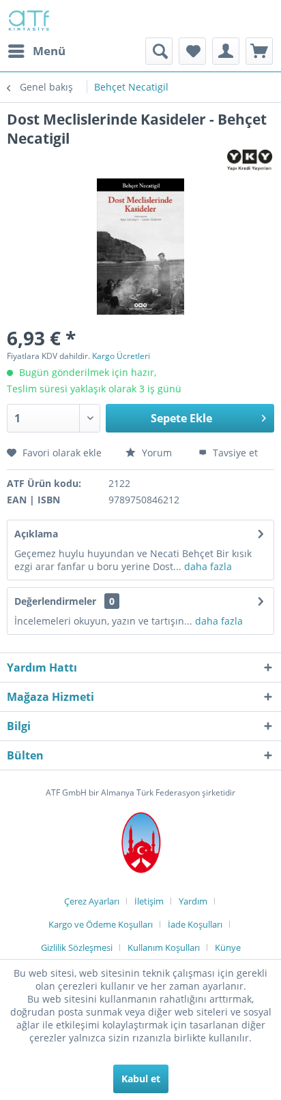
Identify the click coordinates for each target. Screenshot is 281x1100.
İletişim (149, 901)
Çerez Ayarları (91, 901)
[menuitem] (36, 51)
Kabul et (140, 1078)
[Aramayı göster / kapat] (159, 51)
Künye (228, 947)
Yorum (157, 452)
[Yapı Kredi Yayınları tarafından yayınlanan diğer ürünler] (250, 160)
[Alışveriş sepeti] (259, 51)
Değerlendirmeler (55, 601)
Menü (49, 51)
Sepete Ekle (181, 418)
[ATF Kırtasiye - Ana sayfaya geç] (28, 19)
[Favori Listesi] (192, 51)
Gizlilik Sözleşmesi (77, 947)
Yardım (193, 901)
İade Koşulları (195, 924)
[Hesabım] (225, 51)
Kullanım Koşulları (164, 947)
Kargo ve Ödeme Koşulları (100, 924)
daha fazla (206, 566)
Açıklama (36, 533)
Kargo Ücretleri (121, 356)
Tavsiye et (234, 452)
